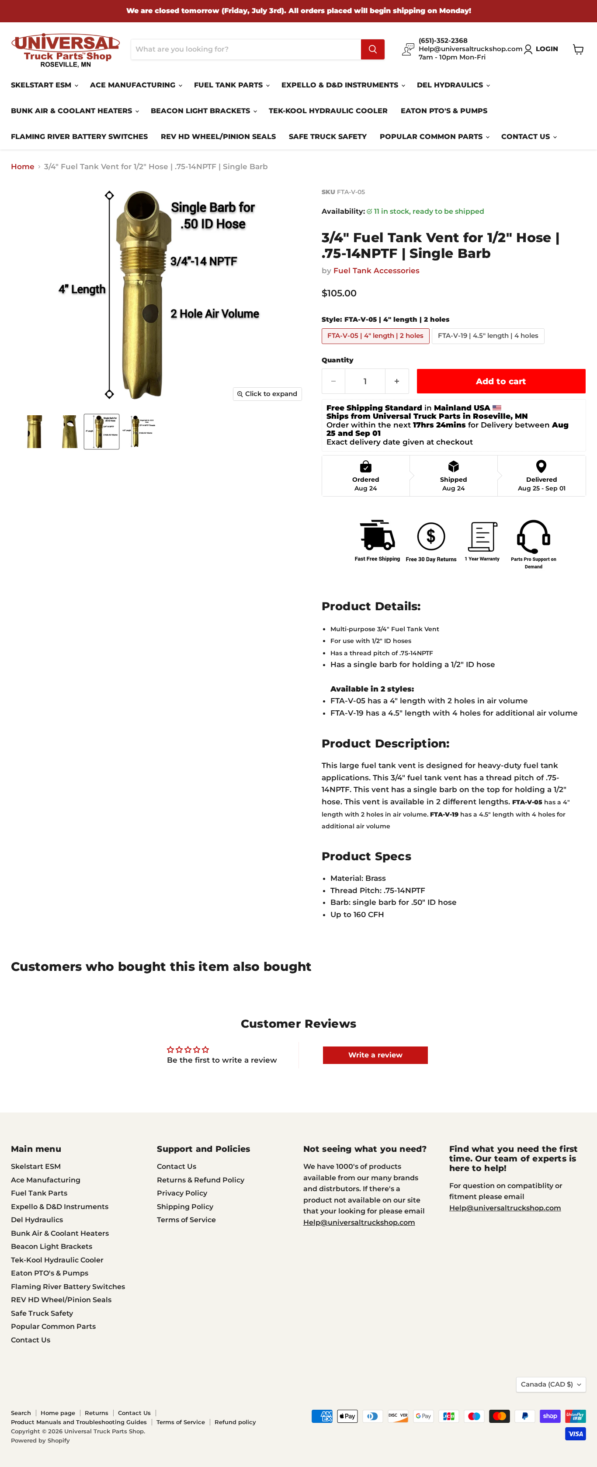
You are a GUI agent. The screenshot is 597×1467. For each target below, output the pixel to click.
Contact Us (526, 136)
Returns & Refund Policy (200, 1180)
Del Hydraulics (451, 85)
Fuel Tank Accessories (376, 270)
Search (21, 1412)
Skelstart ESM (42, 85)
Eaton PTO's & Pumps (444, 111)
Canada (547, 1384)
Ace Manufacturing (133, 85)
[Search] (373, 49)
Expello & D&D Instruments (340, 85)
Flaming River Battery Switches (79, 136)
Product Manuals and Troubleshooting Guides (79, 1421)
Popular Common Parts (432, 136)
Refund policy (235, 1421)
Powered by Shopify (40, 1440)
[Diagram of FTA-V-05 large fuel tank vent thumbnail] (101, 431)
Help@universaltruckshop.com (359, 1222)
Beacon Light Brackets (201, 111)
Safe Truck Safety (328, 136)
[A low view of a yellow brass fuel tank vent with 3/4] (64, 431)
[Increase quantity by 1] (397, 381)
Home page (58, 1412)
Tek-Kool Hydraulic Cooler (328, 111)
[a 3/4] (27, 431)
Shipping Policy (185, 1207)
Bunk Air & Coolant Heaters (72, 111)
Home (23, 167)
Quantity (338, 360)
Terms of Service (186, 1220)
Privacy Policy (182, 1193)
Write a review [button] (375, 1055)
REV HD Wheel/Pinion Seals (218, 136)
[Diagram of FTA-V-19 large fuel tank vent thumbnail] (138, 431)
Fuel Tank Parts (229, 85)
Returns (96, 1412)
